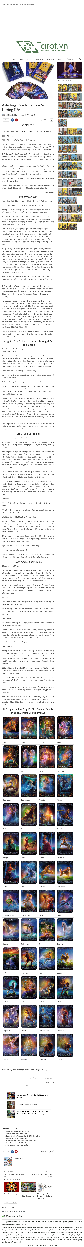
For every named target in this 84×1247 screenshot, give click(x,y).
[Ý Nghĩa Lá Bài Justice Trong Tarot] (64, 106)
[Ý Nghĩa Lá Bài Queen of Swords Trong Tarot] (69, 201)
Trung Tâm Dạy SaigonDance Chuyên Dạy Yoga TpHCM (55, 1222)
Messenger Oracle (21, 1182)
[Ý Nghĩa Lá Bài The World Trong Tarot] (64, 123)
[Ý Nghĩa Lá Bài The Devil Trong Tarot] (60, 114)
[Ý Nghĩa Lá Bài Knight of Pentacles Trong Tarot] (64, 227)
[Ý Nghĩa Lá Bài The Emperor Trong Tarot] (79, 88)
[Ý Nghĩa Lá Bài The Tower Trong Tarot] (64, 114)
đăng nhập (11, 1211)
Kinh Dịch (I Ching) (11, 1194)
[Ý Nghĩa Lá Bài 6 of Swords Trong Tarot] (60, 192)
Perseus (23, 1030)
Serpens (41, 1002)
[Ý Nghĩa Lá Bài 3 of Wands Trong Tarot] (69, 132)
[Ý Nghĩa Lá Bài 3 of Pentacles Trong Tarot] (69, 209)
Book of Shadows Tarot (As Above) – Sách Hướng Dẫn (23, 1136)
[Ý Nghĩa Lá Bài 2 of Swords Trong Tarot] (64, 183)
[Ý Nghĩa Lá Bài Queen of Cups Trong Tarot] (69, 175)
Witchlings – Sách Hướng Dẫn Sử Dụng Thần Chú (44, 1196)
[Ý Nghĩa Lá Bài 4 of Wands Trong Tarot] (74, 132)
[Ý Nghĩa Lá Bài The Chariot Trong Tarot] (69, 97)
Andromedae (7, 829)
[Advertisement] (42, 25)
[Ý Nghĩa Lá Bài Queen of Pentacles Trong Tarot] (69, 227)
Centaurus (60, 858)
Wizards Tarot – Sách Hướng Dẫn (16, 1134)
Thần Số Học (70, 59)
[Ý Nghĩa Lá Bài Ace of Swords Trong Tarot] (60, 183)
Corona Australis (8, 915)
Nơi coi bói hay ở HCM (65, 1227)
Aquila (23, 829)
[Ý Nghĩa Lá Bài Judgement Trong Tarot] (60, 123)
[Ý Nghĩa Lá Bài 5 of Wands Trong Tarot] (79, 132)
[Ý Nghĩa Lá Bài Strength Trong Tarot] (74, 97)
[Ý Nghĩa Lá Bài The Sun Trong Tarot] (79, 114)
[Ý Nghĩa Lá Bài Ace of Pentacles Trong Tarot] (60, 209)
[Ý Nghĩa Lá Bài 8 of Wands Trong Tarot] (69, 140)
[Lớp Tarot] (69, 70)
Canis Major (42, 886)
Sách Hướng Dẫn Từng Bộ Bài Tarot (38, 1182)
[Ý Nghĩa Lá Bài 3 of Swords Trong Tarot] (69, 183)
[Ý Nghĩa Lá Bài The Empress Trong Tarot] (74, 88)
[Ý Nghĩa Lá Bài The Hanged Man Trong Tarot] (69, 106)
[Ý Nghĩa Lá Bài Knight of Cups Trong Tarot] (64, 175)
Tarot (21, 59)
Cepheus (6, 886)
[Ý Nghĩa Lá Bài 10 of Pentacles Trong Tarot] (79, 218)
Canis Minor (61, 886)
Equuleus (60, 944)
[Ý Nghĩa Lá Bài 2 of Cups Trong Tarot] (64, 158)
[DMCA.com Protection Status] (12, 1216)
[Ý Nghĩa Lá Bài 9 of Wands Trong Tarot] (74, 140)
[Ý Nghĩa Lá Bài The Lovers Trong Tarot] (64, 97)
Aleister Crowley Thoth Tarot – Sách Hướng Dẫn (21, 1140)
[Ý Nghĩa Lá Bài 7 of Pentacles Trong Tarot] (64, 218)
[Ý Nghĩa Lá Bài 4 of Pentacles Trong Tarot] (74, 209)
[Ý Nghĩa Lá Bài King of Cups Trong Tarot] (74, 175)
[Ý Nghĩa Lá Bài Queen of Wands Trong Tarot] (69, 149)
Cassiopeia (42, 858)
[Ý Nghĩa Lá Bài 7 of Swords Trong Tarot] (64, 192)
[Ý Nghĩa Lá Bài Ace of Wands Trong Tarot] (60, 132)
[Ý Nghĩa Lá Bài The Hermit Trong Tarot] (79, 97)
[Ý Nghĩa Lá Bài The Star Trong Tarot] (69, 114)
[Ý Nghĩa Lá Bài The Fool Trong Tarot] (60, 88)
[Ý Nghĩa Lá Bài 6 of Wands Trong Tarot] (60, 140)
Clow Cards (50, 59)
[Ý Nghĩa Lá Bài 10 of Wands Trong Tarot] (79, 140)
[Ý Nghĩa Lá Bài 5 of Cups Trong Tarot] (79, 158)
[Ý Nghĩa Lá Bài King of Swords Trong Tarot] (74, 201)
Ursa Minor (60, 1059)
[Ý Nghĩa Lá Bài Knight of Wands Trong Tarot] (64, 149)
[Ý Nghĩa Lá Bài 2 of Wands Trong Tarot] (64, 132)
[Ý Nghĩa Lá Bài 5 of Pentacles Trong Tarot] (79, 209)
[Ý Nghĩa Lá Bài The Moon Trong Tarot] (74, 114)
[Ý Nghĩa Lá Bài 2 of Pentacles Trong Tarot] (64, 209)
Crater (41, 915)
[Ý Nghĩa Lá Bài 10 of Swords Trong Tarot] (79, 192)
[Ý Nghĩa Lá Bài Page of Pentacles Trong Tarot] (60, 227)
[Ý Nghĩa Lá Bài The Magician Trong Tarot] (64, 88)
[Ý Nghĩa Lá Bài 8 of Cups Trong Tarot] (69, 166)
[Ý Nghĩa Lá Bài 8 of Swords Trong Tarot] (69, 192)
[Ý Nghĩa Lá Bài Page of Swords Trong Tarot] (60, 201)
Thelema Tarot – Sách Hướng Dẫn (16, 1138)
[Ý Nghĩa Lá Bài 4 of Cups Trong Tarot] (74, 158)
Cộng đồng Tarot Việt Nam (12, 1222)
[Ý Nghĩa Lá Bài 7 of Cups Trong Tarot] (64, 166)
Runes (59, 59)
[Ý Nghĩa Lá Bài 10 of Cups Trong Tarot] (79, 166)
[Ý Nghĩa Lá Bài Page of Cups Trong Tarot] (60, 175)
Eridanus (6, 973)
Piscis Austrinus (44, 1030)
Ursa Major (42, 1059)
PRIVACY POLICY (32, 1245)
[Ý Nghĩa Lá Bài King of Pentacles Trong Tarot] (74, 227)
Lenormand (39, 59)
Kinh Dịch (5, 1182)
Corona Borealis (26, 915)
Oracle (29, 59)
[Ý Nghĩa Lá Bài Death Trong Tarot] (74, 106)
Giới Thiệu (11, 59)
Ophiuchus (60, 1030)
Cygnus (5, 944)
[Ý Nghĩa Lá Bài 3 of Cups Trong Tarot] (69, 158)
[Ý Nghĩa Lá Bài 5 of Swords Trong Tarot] (79, 183)
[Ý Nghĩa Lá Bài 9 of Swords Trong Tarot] (74, 192)
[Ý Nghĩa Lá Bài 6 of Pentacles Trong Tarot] (60, 218)
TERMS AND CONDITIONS (48, 1245)
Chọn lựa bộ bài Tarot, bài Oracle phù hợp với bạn (18, 4)
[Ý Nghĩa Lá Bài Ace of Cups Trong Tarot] (60, 158)
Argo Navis (60, 829)
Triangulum (24, 1059)
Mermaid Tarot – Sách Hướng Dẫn (17, 1145)
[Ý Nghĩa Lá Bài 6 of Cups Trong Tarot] (60, 166)
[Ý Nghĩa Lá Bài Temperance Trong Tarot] (79, 106)
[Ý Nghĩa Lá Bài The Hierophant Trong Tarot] (60, 97)
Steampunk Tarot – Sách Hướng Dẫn (17, 1131)
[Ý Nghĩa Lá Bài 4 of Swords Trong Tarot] (74, 183)
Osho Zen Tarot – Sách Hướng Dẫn (17, 1143)
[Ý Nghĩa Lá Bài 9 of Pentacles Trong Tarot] (74, 218)
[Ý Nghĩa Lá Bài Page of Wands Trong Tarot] (60, 149)
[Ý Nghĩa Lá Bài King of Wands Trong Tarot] (74, 149)
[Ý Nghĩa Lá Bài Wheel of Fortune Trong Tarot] (60, 106)
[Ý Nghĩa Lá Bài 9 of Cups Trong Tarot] (74, 166)
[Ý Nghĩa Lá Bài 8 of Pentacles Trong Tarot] (69, 218)
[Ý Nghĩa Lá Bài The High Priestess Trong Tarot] (69, 88)
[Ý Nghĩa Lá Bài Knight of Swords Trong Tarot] (64, 201)
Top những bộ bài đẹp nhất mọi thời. (27, 1104)
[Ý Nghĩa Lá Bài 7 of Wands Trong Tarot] (64, 140)
